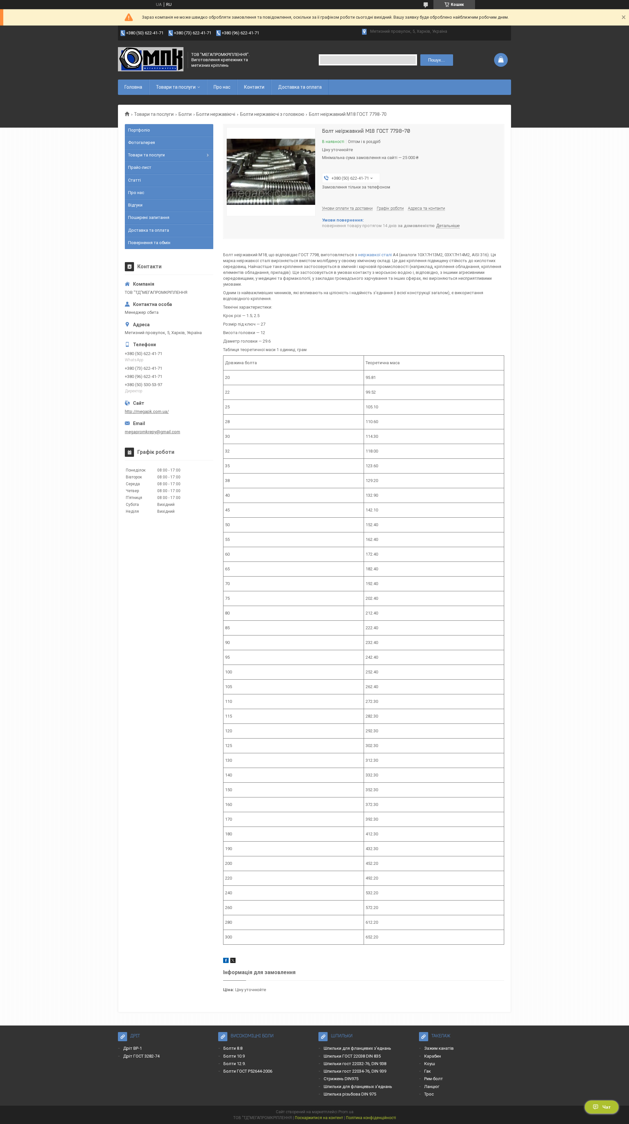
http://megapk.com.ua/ (147, 411)
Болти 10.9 (234, 1056)
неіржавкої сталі (375, 254)
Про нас (222, 87)
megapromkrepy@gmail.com (152, 431)
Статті (134, 180)
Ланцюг (431, 1086)
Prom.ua (345, 1112)
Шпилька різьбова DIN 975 (350, 1094)
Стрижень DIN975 (341, 1078)
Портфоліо (139, 130)
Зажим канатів (439, 1048)
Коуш (429, 1063)
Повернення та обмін (149, 242)
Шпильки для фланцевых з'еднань (358, 1086)
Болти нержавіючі (215, 114)
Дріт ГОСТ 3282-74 (141, 1056)
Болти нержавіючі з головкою (272, 114)
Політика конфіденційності (371, 1117)
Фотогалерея (141, 142)
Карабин (432, 1056)
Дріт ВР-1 (132, 1048)
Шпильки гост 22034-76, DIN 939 (355, 1071)
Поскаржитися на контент (319, 1117)
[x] (233, 961)
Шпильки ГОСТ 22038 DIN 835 (352, 1056)
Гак (427, 1071)
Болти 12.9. (234, 1063)
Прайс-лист (139, 167)
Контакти (254, 87)
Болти (185, 114)
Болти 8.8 (232, 1048)
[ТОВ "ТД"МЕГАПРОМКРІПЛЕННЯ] (150, 60)
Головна (133, 87)
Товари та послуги (176, 87)
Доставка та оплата (300, 87)
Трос (429, 1094)
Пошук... (436, 60)
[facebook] (226, 961)
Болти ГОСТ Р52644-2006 (247, 1071)
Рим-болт (433, 1078)
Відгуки (135, 205)
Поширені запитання (148, 217)
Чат (606, 1107)
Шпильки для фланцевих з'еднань (357, 1048)
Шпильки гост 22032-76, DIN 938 (355, 1063)
